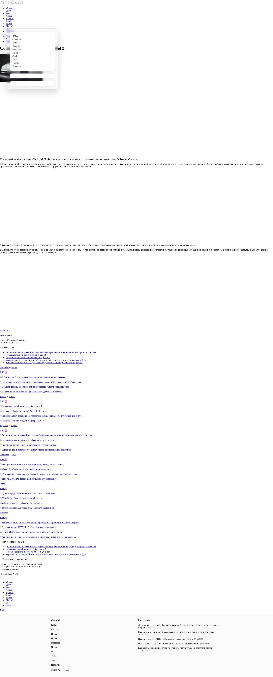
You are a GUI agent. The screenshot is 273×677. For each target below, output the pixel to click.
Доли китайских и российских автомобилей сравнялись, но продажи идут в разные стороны (51, 352)
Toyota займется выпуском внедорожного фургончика (28, 508)
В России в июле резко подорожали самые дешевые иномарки (32, 391)
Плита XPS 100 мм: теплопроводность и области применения (32, 532)
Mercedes (10, 8)
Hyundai (10, 18)
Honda (9, 23)
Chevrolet (10, 26)
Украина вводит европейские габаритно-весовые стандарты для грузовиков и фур (46, 360)
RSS (2, 372)
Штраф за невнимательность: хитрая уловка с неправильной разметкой (36, 450)
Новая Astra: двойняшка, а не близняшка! (26, 355)
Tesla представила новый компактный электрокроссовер (29, 479)
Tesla (8, 13)
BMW (8, 11)
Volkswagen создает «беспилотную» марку (22, 503)
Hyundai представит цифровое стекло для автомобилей (28, 493)
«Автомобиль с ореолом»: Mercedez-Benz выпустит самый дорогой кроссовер (39, 474)
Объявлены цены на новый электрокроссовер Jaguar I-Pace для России (36, 387)
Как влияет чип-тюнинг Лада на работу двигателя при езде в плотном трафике (44, 362)
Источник (5, 330)
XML (2, 610)
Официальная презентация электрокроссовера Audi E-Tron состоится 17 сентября (41, 382)
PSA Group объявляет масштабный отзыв (22, 498)
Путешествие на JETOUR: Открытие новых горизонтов (29, 527)
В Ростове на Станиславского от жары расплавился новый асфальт (34, 377)
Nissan (9, 16)
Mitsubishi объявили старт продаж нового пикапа (25, 469)
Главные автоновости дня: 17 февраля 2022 (23, 420)
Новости (4, 512)
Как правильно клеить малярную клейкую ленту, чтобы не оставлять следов (39, 537)
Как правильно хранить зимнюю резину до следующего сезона (32, 464)
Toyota (9, 21)
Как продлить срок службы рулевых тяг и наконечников (29, 445)
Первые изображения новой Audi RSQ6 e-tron (28, 357)
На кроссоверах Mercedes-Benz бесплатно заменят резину (29, 440)
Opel (8, 28)
